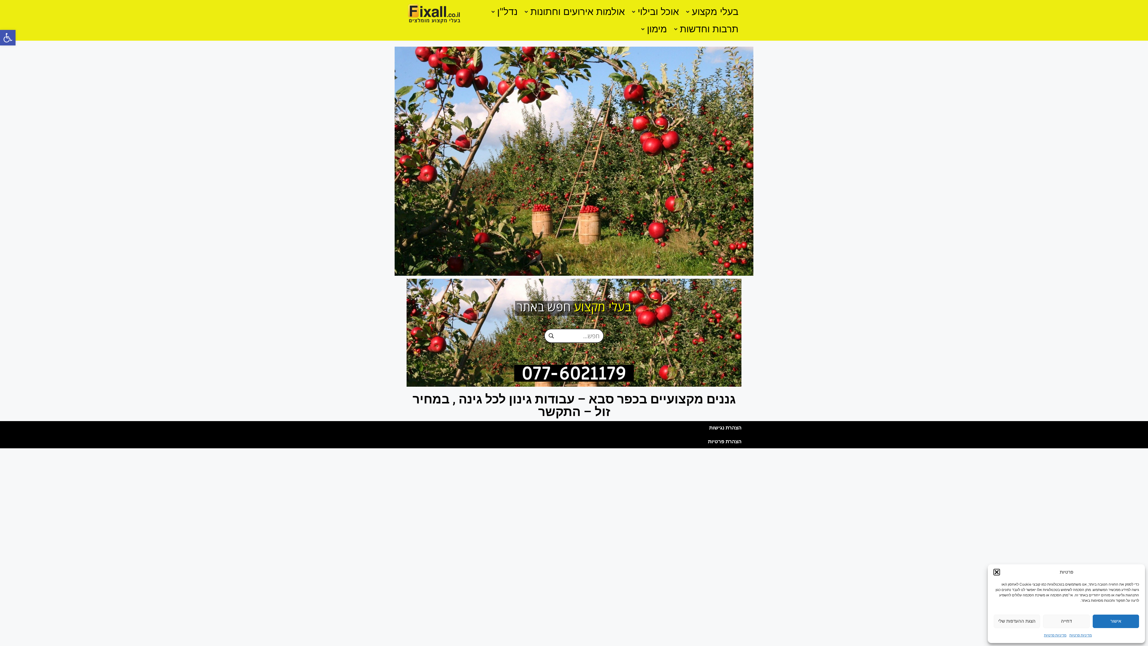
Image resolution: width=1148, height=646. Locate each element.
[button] (8, 37)
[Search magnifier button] (551, 336)
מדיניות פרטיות (1080, 635)
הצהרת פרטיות (724, 441)
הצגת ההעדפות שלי (1017, 621)
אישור (1115, 621)
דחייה (1066, 621)
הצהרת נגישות (725, 428)
